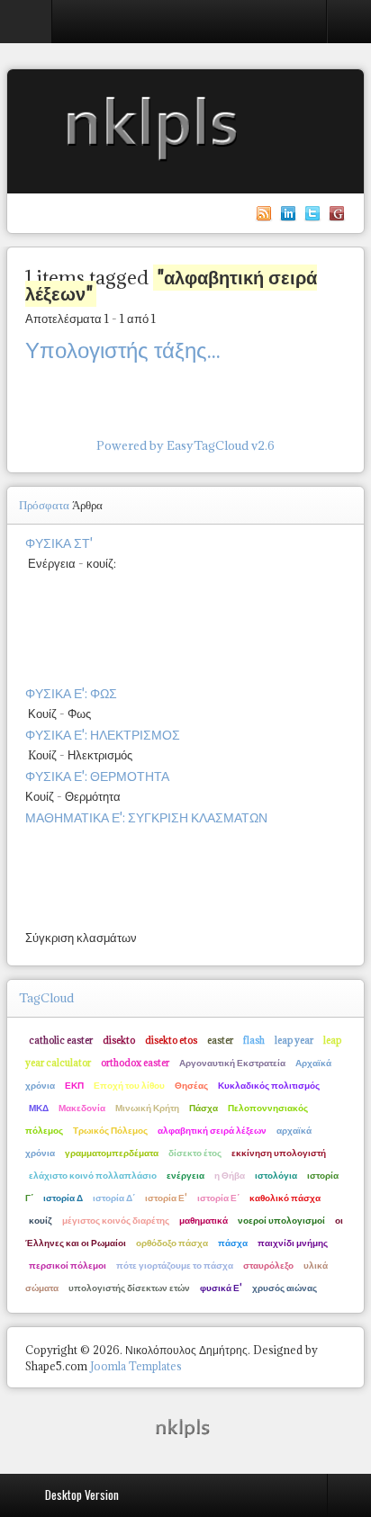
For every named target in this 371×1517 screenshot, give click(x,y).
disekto (119, 1040)
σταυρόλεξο (268, 1265)
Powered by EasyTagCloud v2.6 (185, 445)
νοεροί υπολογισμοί (281, 1220)
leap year (294, 1040)
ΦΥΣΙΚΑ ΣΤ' (59, 543)
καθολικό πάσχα (285, 1197)
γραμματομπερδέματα (111, 1152)
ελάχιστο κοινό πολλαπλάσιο (93, 1175)
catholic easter (61, 1040)
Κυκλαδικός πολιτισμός (269, 1085)
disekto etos (171, 1040)
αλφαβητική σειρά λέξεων (212, 1130)
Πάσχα (203, 1107)
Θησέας (191, 1085)
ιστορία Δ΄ (114, 1197)
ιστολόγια (276, 1175)
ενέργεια (185, 1175)
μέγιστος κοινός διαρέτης (115, 1220)
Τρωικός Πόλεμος (110, 1130)
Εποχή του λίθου (129, 1085)
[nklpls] (185, 1426)
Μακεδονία (82, 1107)
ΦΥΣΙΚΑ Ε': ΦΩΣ (71, 693)
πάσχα (233, 1242)
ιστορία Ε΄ (218, 1197)
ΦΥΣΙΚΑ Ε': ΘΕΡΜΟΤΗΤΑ (97, 776)
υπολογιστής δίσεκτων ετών (129, 1287)
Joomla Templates (136, 1366)
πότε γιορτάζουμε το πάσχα (174, 1265)
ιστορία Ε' (166, 1197)
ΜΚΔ (39, 1107)
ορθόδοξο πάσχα (172, 1242)
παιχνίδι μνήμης (293, 1242)
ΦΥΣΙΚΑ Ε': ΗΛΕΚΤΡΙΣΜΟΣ (102, 734)
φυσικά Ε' (221, 1287)
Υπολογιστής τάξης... (123, 349)
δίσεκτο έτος (195, 1152)
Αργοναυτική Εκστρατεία (232, 1062)
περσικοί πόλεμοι (67, 1265)
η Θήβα (229, 1175)
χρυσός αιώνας (284, 1287)
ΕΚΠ (74, 1085)
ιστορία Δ (63, 1197)
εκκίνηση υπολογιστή (278, 1152)
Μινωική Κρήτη (147, 1107)
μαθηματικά (203, 1220)
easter (220, 1040)
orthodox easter (135, 1062)
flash (254, 1040)
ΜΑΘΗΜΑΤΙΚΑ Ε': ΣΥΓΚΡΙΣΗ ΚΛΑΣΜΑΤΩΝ (146, 817)
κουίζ (40, 1220)
